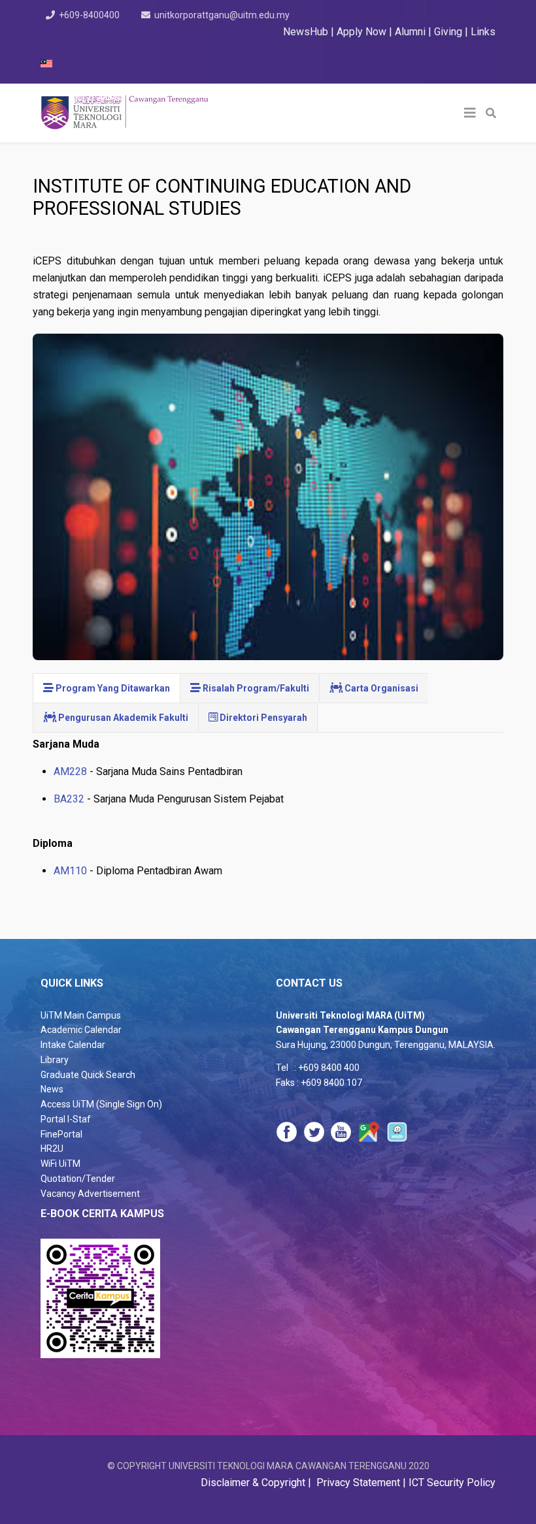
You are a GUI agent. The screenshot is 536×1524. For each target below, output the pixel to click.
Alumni (411, 31)
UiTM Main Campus (81, 1015)
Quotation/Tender (78, 1178)
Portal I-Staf (66, 1119)
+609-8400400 (89, 15)
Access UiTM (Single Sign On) (101, 1104)
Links (483, 31)
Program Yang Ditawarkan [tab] (112, 688)
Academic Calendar (81, 1029)
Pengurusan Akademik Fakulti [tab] (122, 717)
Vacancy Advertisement (90, 1193)
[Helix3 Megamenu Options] (470, 113)
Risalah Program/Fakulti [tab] (255, 688)
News (52, 1089)
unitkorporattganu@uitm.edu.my (222, 15)
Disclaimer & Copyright (254, 1482)
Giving (448, 31)
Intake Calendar (73, 1045)
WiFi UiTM (60, 1163)
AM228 (70, 771)
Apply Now (361, 31)
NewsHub (305, 31)
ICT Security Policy (452, 1482)
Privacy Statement (357, 1482)
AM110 (70, 871)
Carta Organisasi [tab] (380, 688)
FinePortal (61, 1134)
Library (55, 1060)
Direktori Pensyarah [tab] (262, 717)
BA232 (70, 799)
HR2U (52, 1148)
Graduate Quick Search (88, 1075)
